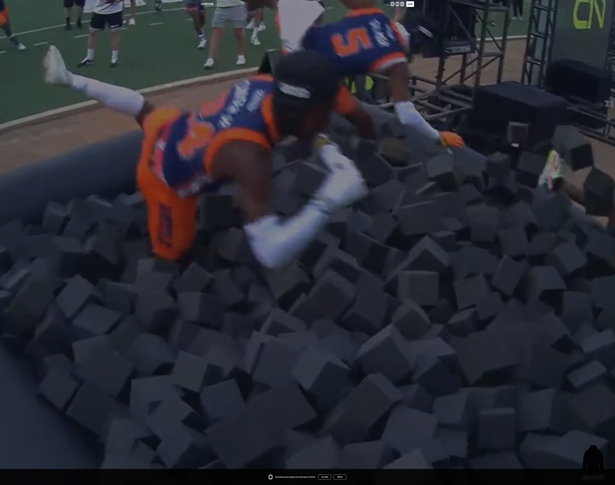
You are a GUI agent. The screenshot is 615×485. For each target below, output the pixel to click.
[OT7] (397, 4)
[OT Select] (402, 4)
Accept (324, 477)
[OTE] (392, 4)
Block (340, 477)
